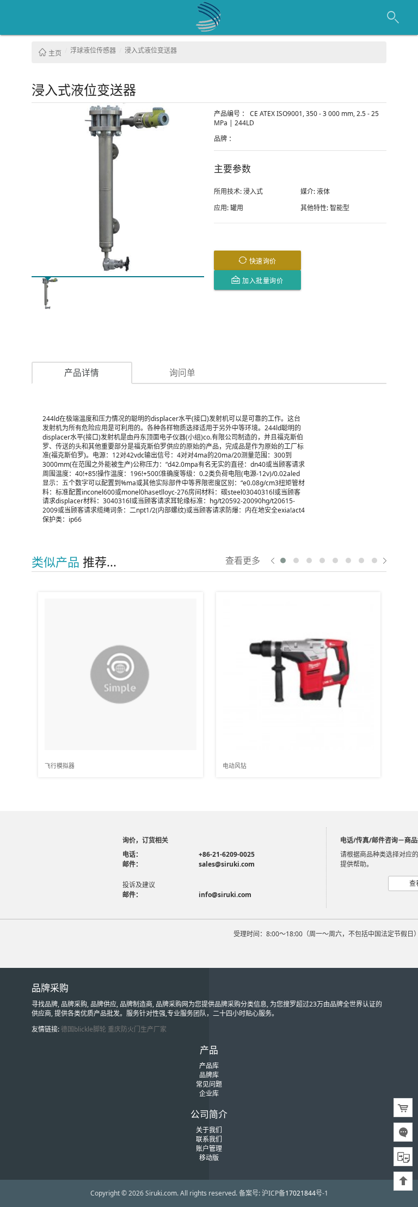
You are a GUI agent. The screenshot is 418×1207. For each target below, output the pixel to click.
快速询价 (261, 260)
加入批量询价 (262, 280)
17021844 (300, 1193)
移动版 (209, 1157)
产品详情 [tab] (81, 373)
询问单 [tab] (182, 373)
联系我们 (209, 1139)
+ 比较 (190, 601)
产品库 (209, 1065)
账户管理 (209, 1148)
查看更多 (242, 560)
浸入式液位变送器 (151, 50)
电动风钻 (235, 765)
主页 (54, 53)
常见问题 (209, 1084)
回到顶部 (403, 1181)
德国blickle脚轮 (83, 1029)
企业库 (209, 1093)
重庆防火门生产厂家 (137, 1029)
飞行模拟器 (60, 765)
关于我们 (209, 1130)
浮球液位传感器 (93, 50)
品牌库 (209, 1075)
